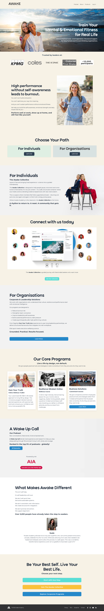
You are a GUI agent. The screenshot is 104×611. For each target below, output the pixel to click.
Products (87, 4)
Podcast (76, 4)
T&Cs (71, 607)
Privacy (66, 607)
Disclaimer (76, 607)
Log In (94, 4)
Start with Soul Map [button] (52, 580)
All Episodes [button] (16, 448)
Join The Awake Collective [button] (52, 587)
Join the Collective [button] (52, 279)
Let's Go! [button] (29, 154)
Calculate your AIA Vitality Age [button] (31, 467)
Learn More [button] (39, 339)
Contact (83, 607)
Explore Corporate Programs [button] (52, 594)
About (81, 4)
